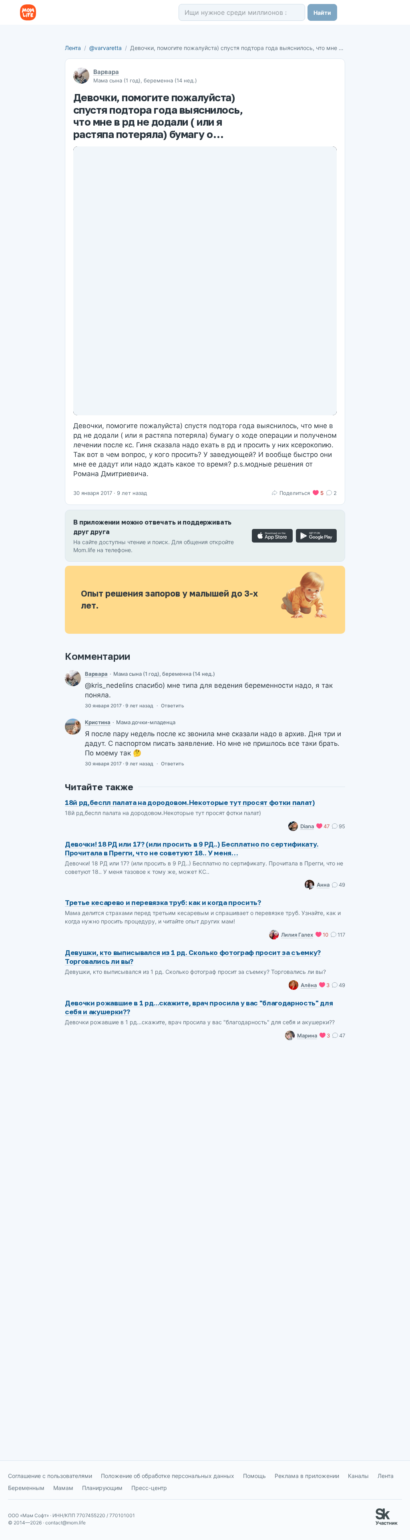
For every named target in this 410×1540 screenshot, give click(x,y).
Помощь (254, 1475)
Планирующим (102, 1487)
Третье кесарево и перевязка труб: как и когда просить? (163, 902)
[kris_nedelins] (73, 727)
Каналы (358, 1475)
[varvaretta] (73, 678)
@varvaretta (105, 47)
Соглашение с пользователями (50, 1475)
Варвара (106, 72)
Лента (73, 47)
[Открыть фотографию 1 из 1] (205, 280)
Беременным (26, 1487)
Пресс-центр (149, 1487)
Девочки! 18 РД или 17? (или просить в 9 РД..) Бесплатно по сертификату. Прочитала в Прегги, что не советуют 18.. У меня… (192, 848)
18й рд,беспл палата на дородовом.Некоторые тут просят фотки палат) (190, 802)
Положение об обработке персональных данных (167, 1475)
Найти (322, 12)
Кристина (98, 722)
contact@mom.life (65, 1523)
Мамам (63, 1487)
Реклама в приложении (307, 1475)
